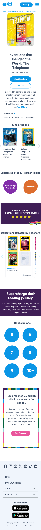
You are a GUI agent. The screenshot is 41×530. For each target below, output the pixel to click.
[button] (19, 256)
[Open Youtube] (15, 466)
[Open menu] (37, 5)
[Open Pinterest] (25, 466)
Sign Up (26, 4)
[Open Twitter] (20, 466)
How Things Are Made (10, 11)
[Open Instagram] (10, 466)
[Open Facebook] (5, 466)
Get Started (20, 433)
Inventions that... (30, 11)
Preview (20, 85)
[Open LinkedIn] (35, 466)
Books (21, 11)
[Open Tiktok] (30, 466)
